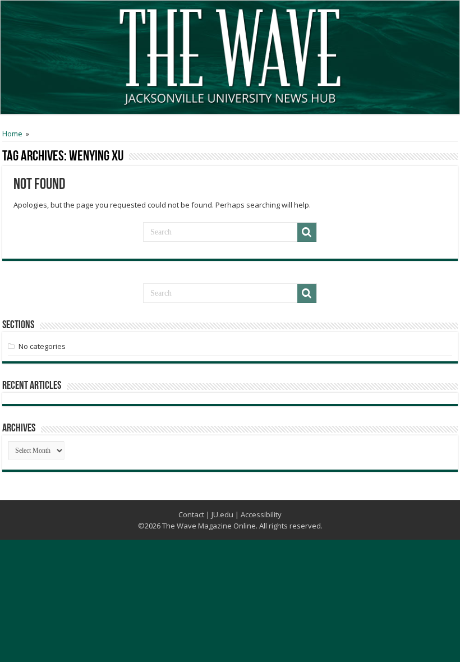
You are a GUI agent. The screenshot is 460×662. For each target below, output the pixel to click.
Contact (191, 514)
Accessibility (261, 514)
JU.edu (222, 514)
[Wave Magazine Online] (230, 54)
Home (12, 133)
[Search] (306, 232)
